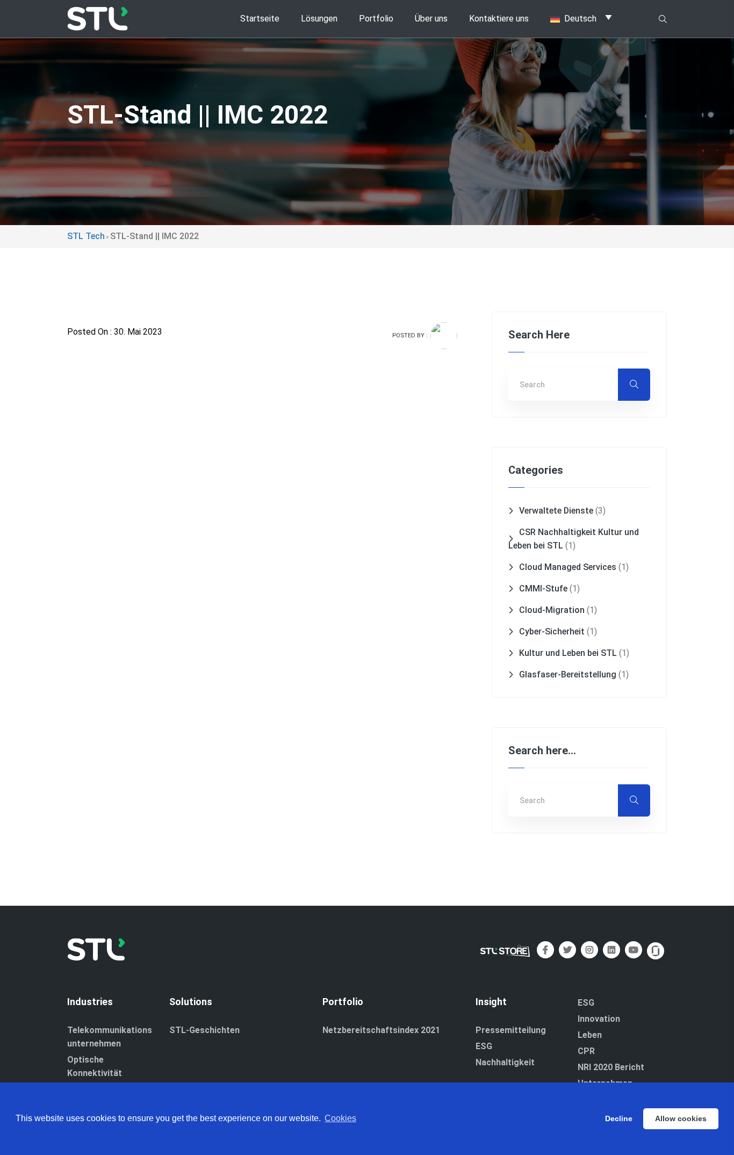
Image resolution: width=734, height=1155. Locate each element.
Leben (590, 1035)
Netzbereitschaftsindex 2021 (381, 1030)
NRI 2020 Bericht (611, 1067)
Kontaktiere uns (499, 18)
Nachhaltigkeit (505, 1062)
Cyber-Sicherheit (552, 631)
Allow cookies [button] (681, 1118)
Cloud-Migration (552, 610)
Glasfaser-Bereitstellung (567, 674)
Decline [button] (618, 1118)
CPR (586, 1051)
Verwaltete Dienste (556, 511)
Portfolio (376, 18)
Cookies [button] (340, 1118)
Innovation (599, 1019)
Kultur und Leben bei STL (568, 653)
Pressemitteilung (511, 1030)
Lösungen (319, 18)
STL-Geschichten (204, 1030)
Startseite (259, 18)
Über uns (431, 18)
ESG (484, 1046)
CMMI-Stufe (543, 588)
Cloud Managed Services (567, 567)
